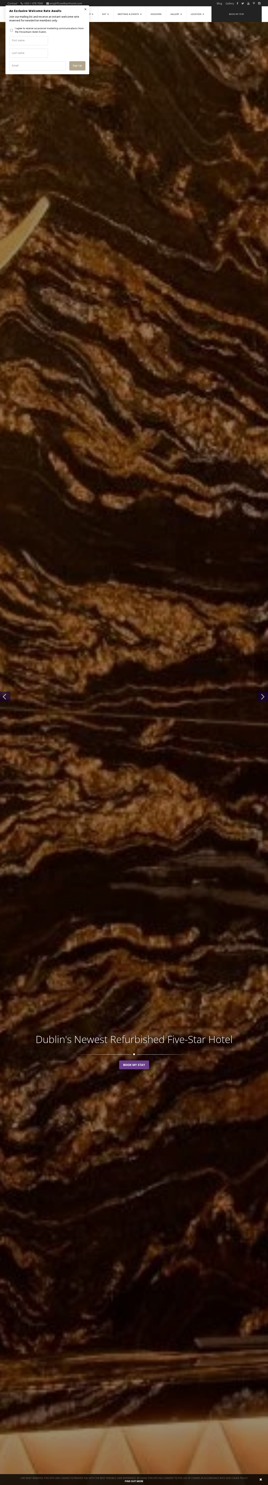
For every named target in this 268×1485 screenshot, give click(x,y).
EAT (104, 14)
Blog (219, 3)
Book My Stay (134, 1065)
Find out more (134, 1481)
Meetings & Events (129, 14)
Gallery (229, 3)
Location (196, 14)
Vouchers (156, 14)
